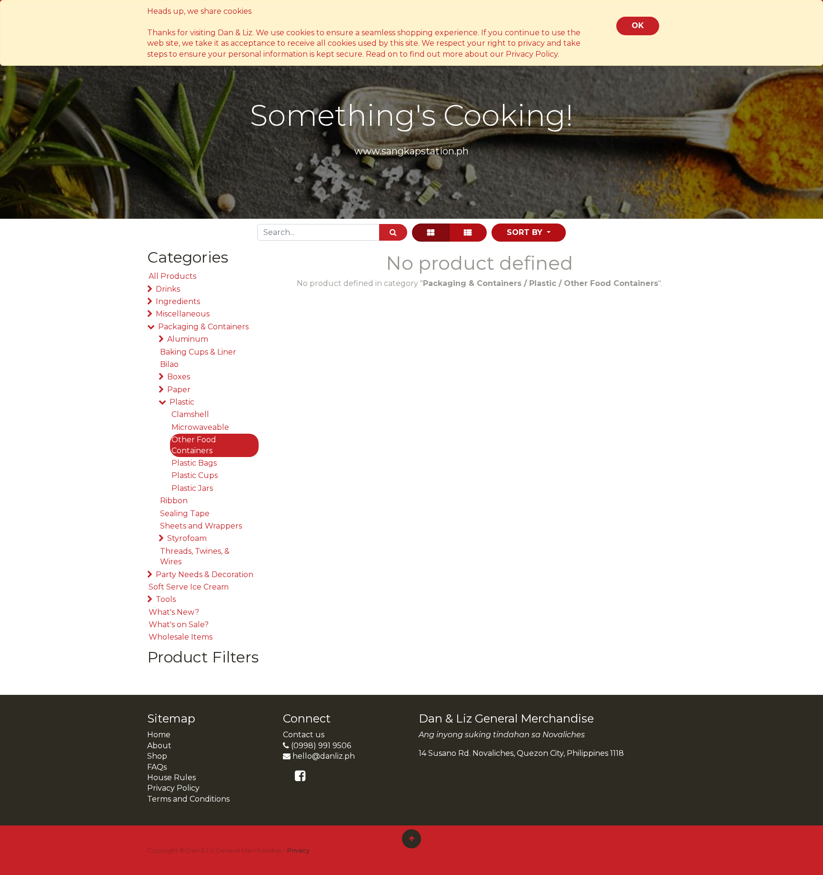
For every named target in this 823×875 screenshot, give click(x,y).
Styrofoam (187, 538)
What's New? (174, 612)
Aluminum (187, 339)
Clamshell (190, 414)
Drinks (168, 289)
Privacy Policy (173, 788)
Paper (179, 389)
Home (159, 734)
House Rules (171, 777)
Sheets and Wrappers (201, 525)
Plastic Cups (194, 475)
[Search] (393, 232)
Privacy (298, 850)
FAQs (157, 767)
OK (638, 25)
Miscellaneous (183, 313)
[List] (468, 233)
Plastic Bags (194, 463)
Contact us (303, 734)
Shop (157, 756)
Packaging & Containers (203, 326)
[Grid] (431, 233)
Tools (166, 599)
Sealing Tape (185, 513)
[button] (529, 233)
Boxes (178, 376)
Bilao (169, 364)
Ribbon (174, 500)
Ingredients (178, 301)
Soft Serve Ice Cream (189, 586)
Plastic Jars (192, 488)
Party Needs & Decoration (204, 574)
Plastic (182, 402)
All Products (172, 276)
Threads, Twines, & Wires (195, 556)
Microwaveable (200, 427)
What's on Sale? (179, 624)
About (159, 745)
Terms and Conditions (188, 799)
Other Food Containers (193, 445)
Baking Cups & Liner (198, 351)
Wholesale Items (180, 636)
